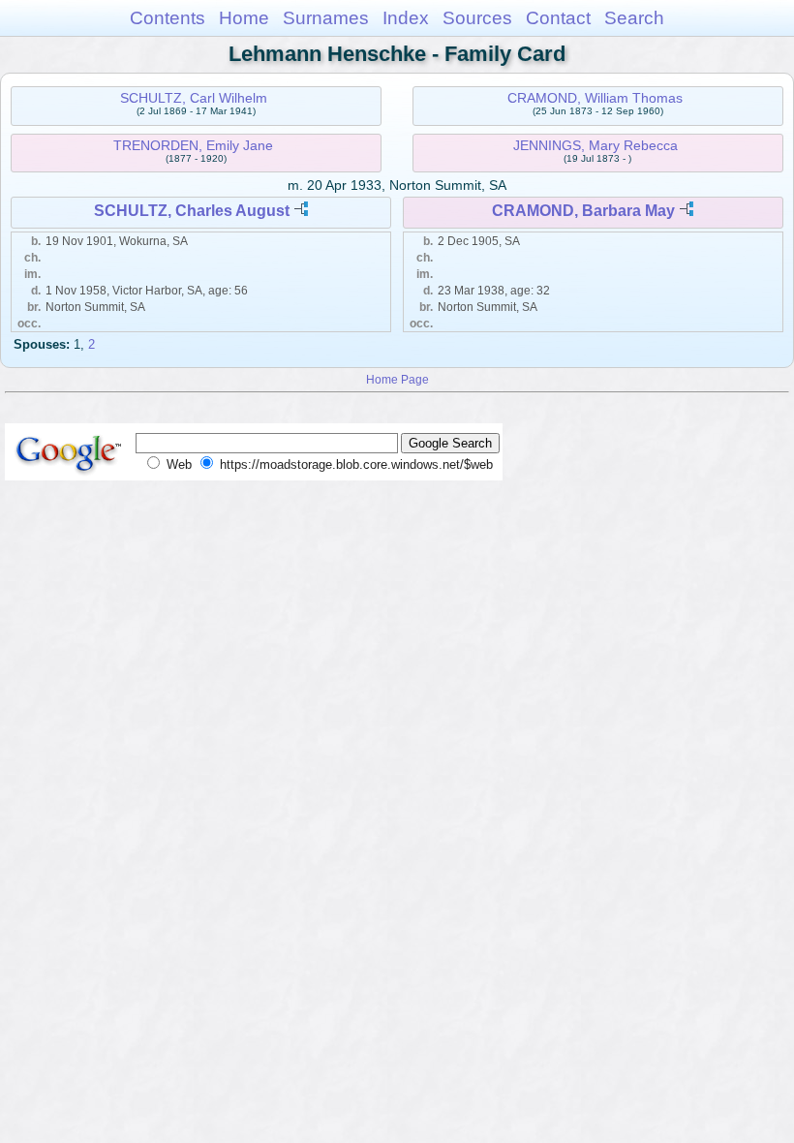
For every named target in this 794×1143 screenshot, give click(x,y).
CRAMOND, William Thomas (595, 98)
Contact (558, 18)
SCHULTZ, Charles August (192, 210)
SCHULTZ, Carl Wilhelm (193, 98)
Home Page (397, 379)
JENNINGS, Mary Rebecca (595, 145)
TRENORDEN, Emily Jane (193, 145)
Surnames (326, 18)
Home (244, 18)
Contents (167, 18)
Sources (477, 18)
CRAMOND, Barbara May (583, 210)
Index (405, 18)
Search (634, 18)
